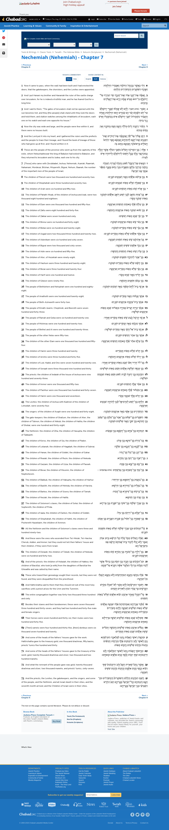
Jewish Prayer (108, 782)
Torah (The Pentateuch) (76, 716)
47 (22, 440)
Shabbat (106, 776)
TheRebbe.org (60, 787)
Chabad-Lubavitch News (132, 778)
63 (22, 561)
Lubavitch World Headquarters (106, 814)
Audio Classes (78, 804)
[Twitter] (137, 815)
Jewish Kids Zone (61, 780)
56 (22, 497)
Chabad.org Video (62, 771)
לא (146, 323)
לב (146, 329)
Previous (26, 66)
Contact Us (144, 823)
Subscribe (82, 778)
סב (146, 552)
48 (22, 446)
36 (22, 357)
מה (146, 417)
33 (22, 335)
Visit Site (111, 729)
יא (146, 194)
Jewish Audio (108, 785)
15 (22, 222)
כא (146, 257)
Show (69, 79)
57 (22, 503)
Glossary (82, 782)
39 (22, 374)
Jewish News (60, 776)
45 (22, 417)
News (91, 804)
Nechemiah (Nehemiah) (115, 52)
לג (146, 335)
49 (22, 452)
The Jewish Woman (62, 773)
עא (146, 651)
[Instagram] (148, 815)
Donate (148, 19)
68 (22, 618)
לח (146, 368)
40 (22, 384)
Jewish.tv (52, 804)
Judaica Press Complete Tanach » (38, 715)
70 (22, 637)
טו (146, 222)
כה (146, 281)
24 (22, 275)
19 (22, 245)
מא (146, 390)
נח (146, 513)
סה (146, 585)
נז (147, 503)
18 (22, 239)
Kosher (106, 778)
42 (22, 396)
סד (146, 575)
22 (22, 263)
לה (146, 351)
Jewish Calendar (85, 773)
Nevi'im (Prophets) (74, 719)
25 (22, 281)
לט (146, 374)
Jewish (98, 816)
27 (22, 296)
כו (147, 286)
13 (22, 210)
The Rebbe (127, 773)
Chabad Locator (129, 780)
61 (22, 538)
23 (22, 269)
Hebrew (103, 79)
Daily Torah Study (85, 776)
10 (22, 189)
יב (147, 204)
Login (92, 19)
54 (22, 485)
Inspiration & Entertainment (84, 25)
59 (22, 519)
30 (22, 317)
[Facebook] (132, 815)
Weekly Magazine (34, 780)
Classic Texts (45, 52)
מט (146, 452)
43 (22, 402)
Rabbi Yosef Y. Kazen (68, 816)
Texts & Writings (28, 52)
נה (146, 491)
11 (22, 194)
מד (146, 411)
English (88, 79)
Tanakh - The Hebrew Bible (67, 52)
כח (146, 302)
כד (146, 275)
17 (22, 234)
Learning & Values (33, 25)
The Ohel (126, 776)
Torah (85, 816)
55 (22, 491)
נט (146, 519)
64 (22, 575)
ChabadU (65, 804)
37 (22, 362)
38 (22, 368)
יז (147, 234)
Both (95, 79)
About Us (119, 823)
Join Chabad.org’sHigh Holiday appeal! (74, 3)
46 (22, 431)
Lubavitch (65, 814)
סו (146, 594)
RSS (80, 785)
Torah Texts (117, 804)
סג (146, 561)
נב (146, 470)
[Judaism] (14, 19)
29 (22, 308)
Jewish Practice (11, 25)
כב (146, 263)
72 (22, 664)
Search (81, 780)
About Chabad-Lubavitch (132, 771)
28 (22, 302)
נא (146, 464)
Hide (75, 79)
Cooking (104, 804)
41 (22, 390)
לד (146, 341)
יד (147, 216)
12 (22, 204)
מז (146, 440)
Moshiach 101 (60, 778)
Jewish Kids (143, 804)
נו (147, 497)
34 (22, 341)
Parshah (106, 780)
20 (22, 251)
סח (146, 618)
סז (146, 604)
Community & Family (56, 25)
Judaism (90, 816)
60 (22, 528)
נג (147, 480)
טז (146, 228)
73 (22, 678)
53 (22, 480)
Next (143, 66)
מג (146, 402)
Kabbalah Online (61, 782)
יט (146, 245)
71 (22, 651)
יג (147, 210)
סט (146, 627)
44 (22, 411)
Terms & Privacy (131, 823)
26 (22, 286)
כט (146, 308)
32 (22, 329)
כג (146, 269)
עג (146, 678)
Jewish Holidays (109, 771)
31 (22, 323)
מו (146, 431)
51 (22, 464)
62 (22, 552)
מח (146, 446)
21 (22, 257)
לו (147, 357)
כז (146, 296)
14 (22, 216)
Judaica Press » (128, 715)
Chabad (59, 814)
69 (22, 627)
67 (22, 604)
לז (147, 362)
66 (22, 594)
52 (22, 470)
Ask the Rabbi (115, 19)
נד (146, 485)
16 (22, 228)
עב (146, 664)
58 (22, 513)
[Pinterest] (143, 815)
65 (22, 585)
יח (146, 239)
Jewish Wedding (109, 773)
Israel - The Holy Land (63, 785)
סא (146, 538)
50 (22, 458)
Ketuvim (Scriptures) (92, 52)
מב (146, 396)
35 (22, 351)
